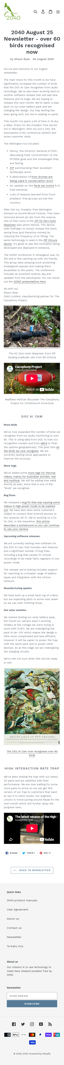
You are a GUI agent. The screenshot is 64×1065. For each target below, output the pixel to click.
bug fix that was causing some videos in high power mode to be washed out (32, 506)
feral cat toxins (44, 185)
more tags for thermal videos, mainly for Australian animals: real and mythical (30, 476)
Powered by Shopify (40, 1053)
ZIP (12, 168)
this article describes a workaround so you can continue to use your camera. (31, 525)
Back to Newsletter (34, 870)
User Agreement (17, 909)
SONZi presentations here (30, 281)
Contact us (14, 927)
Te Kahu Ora (15, 946)
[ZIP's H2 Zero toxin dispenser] (32, 346)
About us (13, 918)
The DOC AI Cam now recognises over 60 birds (32, 753)
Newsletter (14, 937)
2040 (25, 1053)
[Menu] (58, 11)
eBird (44, 443)
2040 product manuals (22, 900)
